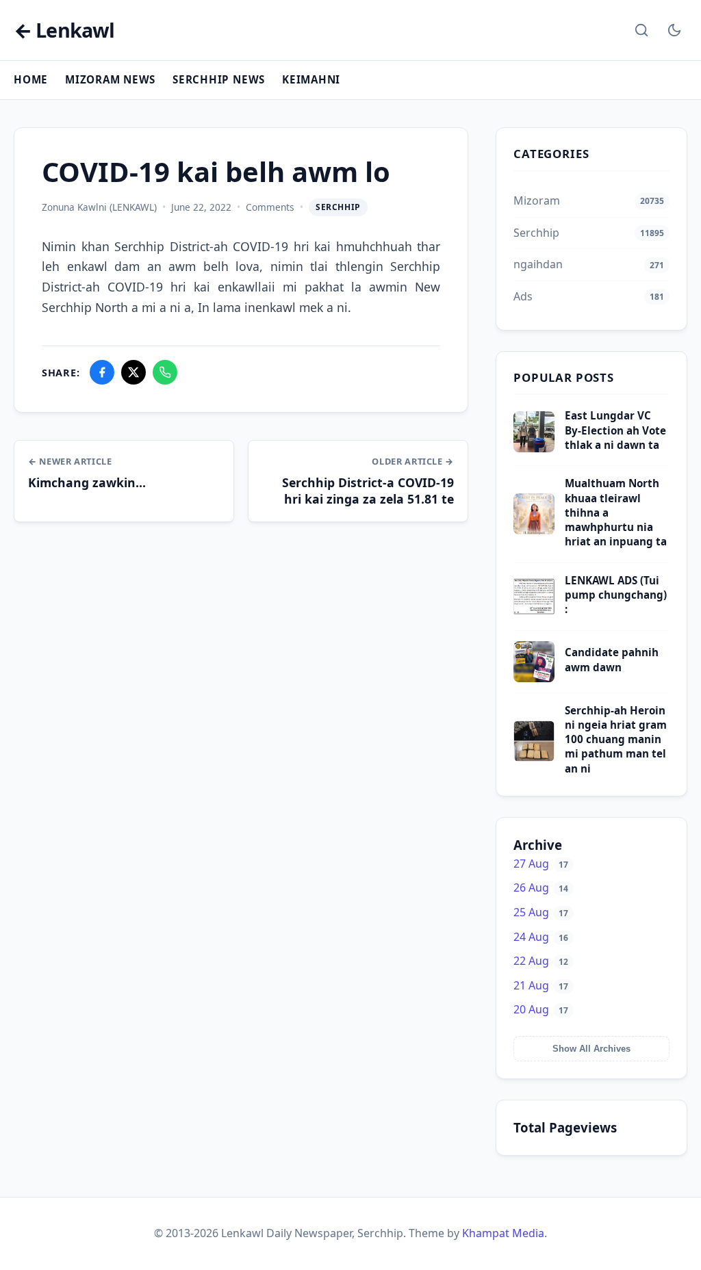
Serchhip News (219, 79)
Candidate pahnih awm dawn (612, 659)
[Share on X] (133, 372)
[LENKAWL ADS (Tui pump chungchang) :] (534, 613)
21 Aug (540, 985)
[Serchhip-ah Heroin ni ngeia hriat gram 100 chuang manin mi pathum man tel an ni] (534, 757)
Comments (270, 206)
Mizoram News (110, 79)
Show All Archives (591, 1049)
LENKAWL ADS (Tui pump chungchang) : (616, 595)
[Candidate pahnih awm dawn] (534, 678)
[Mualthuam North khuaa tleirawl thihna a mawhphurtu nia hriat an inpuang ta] (534, 530)
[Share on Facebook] (102, 372)
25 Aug (540, 912)
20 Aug (540, 1009)
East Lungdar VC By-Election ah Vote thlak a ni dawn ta (615, 430)
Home (31, 79)
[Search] (641, 30)
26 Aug (540, 887)
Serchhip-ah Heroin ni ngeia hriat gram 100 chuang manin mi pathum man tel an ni (616, 739)
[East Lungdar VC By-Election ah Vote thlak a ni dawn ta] (534, 448)
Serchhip (338, 207)
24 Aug (540, 936)
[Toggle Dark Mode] (674, 30)
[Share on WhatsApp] (165, 372)
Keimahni (311, 79)
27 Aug (540, 863)
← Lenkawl (64, 30)
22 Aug (540, 960)
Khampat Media (503, 1233)
